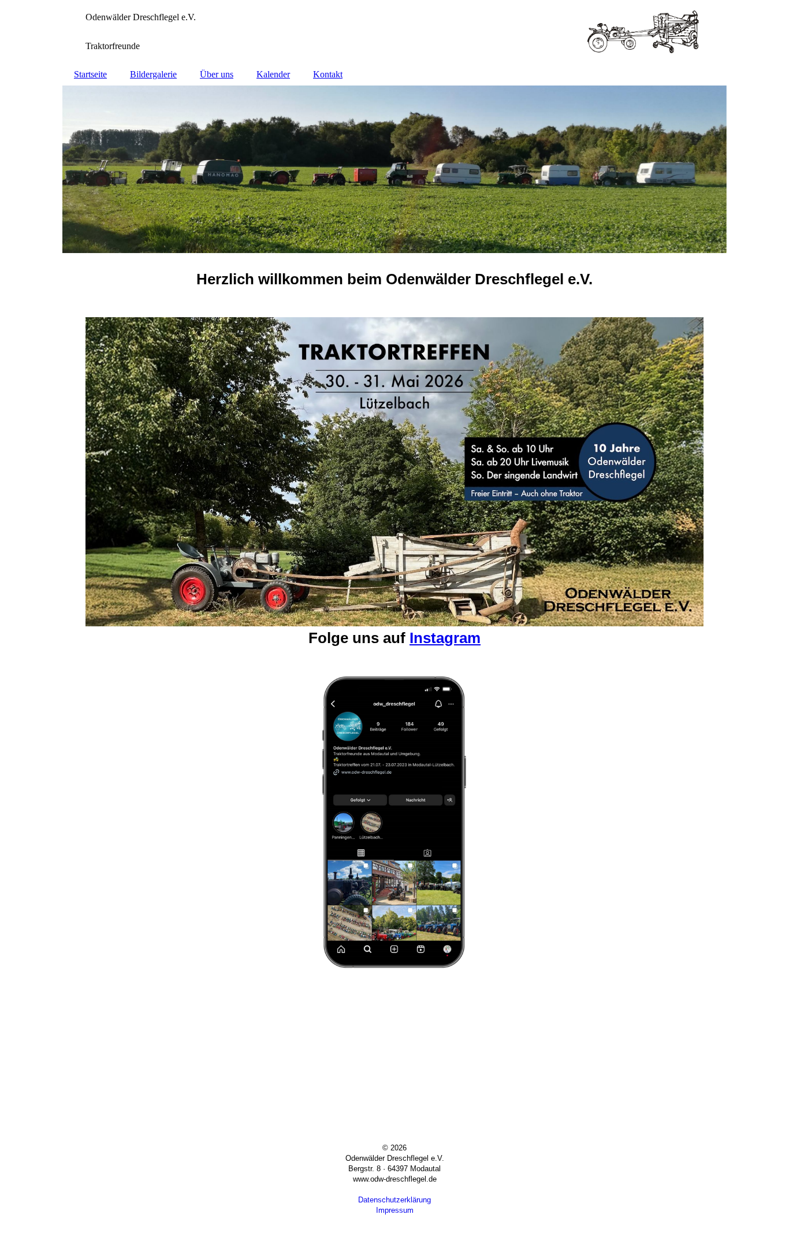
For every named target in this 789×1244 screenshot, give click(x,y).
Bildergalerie (153, 74)
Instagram (445, 638)
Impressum (395, 1210)
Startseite (90, 74)
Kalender (273, 74)
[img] (394, 32)
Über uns (216, 74)
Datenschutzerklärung (394, 1199)
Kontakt (328, 74)
